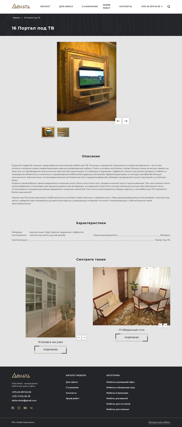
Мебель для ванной (117, 398)
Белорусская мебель (159, 422)
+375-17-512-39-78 (21, 396)
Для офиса (66, 6)
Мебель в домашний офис (120, 382)
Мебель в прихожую (117, 393)
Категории (113, 375)
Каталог (45, 6)
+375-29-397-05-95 (150, 6)
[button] (118, 121)
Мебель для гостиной (118, 404)
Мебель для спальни (117, 409)
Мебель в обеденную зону (120, 387)
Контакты (125, 6)
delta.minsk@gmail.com (24, 400)
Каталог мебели (76, 375)
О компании (90, 6)
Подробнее (50, 349)
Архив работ (106, 6)
